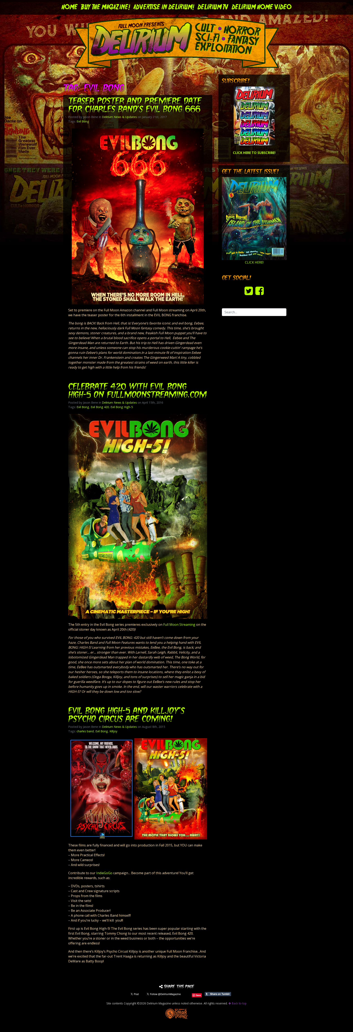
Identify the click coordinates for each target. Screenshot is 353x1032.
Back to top (239, 1003)
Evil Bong (83, 121)
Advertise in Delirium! (163, 7)
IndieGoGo (104, 873)
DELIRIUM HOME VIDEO (262, 7)
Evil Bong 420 (100, 407)
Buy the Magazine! (105, 7)
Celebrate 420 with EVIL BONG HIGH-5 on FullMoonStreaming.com (137, 391)
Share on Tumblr (218, 994)
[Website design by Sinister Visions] (176, 1013)
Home (69, 7)
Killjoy (113, 731)
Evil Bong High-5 (122, 407)
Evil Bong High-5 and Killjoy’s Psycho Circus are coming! (126, 715)
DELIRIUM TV (213, 7)
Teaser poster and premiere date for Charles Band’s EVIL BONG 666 (134, 106)
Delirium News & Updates (119, 117)
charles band (85, 731)
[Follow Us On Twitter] (249, 290)
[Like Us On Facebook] (259, 290)
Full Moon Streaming (179, 624)
